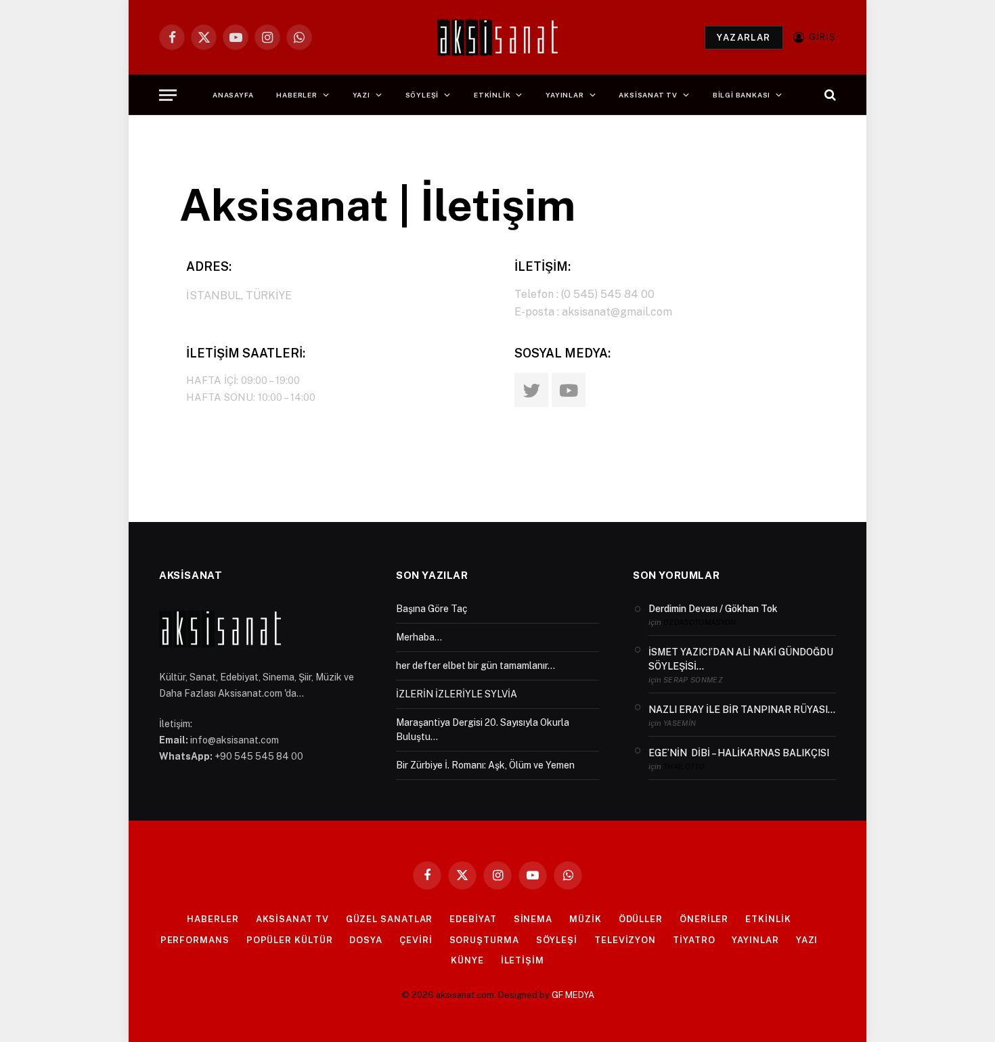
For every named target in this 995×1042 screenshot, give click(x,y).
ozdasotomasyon (699, 622)
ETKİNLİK (492, 95)
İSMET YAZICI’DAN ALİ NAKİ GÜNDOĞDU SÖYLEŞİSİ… (740, 659)
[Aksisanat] (497, 37)
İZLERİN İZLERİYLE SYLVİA (456, 694)
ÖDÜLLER (641, 919)
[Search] (829, 95)
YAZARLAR (743, 37)
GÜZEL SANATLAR (389, 919)
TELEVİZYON (625, 940)
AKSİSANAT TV (648, 95)
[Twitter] (531, 390)
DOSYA (365, 940)
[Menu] (168, 95)
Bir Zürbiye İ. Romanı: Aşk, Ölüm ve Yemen (485, 765)
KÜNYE (467, 960)
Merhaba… (419, 637)
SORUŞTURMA (484, 940)
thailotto (684, 766)
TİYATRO (694, 940)
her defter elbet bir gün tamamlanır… (475, 665)
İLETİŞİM (522, 960)
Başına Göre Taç (432, 608)
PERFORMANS (194, 940)
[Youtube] (568, 390)
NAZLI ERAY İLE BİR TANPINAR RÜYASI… (741, 709)
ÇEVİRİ (415, 940)
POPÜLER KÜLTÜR (289, 940)
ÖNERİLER (704, 919)
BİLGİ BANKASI (741, 95)
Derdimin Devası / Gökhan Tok (713, 608)
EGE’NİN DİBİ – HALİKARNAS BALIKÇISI (738, 752)
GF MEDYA (573, 995)
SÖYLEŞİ (422, 95)
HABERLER (296, 95)
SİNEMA (533, 919)
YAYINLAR (564, 95)
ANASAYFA (233, 95)
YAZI (361, 95)
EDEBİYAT (472, 919)
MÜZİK (585, 919)
